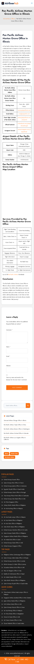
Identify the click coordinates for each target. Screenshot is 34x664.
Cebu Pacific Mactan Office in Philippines (14, 580)
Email (8, 356)
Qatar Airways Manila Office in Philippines (15, 533)
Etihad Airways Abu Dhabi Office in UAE (14, 499)
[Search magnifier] (28, 405)
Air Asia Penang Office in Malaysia (13, 610)
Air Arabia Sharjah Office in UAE (12, 577)
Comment (9, 330)
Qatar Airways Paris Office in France (14, 483)
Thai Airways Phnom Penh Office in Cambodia (16, 495)
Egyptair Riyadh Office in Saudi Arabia (14, 489)
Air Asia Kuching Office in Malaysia (13, 508)
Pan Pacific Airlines (13, 274)
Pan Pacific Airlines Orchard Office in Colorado (16, 433)
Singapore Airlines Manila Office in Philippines (16, 536)
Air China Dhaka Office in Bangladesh (14, 614)
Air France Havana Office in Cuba (13, 620)
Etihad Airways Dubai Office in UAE (13, 543)
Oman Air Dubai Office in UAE (12, 617)
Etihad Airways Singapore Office (12, 546)
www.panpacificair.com (24, 110)
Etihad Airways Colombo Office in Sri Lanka (15, 530)
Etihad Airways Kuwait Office (12, 479)
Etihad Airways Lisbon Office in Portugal (15, 492)
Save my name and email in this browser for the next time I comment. (16, 379)
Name (8, 347)
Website (8, 366)
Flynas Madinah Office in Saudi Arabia (14, 623)
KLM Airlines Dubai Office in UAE (13, 604)
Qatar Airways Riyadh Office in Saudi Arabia (16, 583)
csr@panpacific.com (24, 114)
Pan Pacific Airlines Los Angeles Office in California (15, 438)
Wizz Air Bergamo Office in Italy (12, 571)
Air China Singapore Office (11, 502)
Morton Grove (14, 453)
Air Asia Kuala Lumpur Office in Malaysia (14, 517)
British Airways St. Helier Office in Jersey (15, 564)
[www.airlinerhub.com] (9, 3)
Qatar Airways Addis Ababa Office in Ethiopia (16, 558)
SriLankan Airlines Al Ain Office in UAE (14, 567)
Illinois (6, 453)
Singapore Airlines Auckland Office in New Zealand (17, 598)
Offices (13, 19)
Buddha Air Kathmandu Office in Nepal (14, 574)
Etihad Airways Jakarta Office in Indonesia (15, 486)
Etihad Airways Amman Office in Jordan (14, 561)
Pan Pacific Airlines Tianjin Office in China (15, 425)
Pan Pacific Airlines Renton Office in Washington (17, 429)
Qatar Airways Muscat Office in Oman (14, 607)
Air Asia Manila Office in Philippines (13, 520)
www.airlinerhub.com (17, 653)
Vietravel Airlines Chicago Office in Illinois (15, 420)
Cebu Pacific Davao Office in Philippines (14, 527)
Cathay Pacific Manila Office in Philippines (15, 505)
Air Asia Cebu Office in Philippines (13, 523)
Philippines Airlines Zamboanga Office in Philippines (17, 554)
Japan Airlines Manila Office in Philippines (14, 601)
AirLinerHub (6, 19)
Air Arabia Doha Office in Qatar (12, 539)
